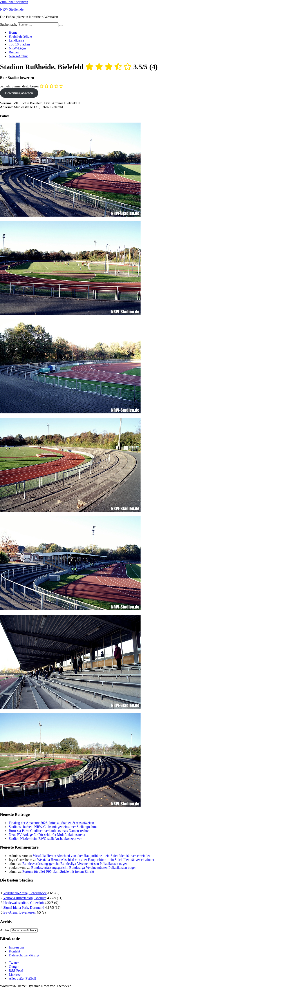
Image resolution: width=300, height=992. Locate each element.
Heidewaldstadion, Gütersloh (23, 903)
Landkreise (16, 40)
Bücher (14, 52)
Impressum (16, 947)
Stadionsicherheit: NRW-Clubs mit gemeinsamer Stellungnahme (53, 827)
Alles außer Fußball (22, 978)
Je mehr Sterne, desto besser (19, 86)
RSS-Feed (16, 970)
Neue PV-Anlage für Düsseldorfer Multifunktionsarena (47, 834)
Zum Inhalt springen (14, 2)
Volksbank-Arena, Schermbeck (25, 893)
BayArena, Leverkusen (19, 912)
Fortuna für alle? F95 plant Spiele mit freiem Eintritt (58, 871)
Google (14, 966)
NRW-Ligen (17, 48)
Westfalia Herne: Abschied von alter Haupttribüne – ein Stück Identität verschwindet (91, 856)
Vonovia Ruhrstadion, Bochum (24, 898)
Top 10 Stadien (19, 44)
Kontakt (14, 951)
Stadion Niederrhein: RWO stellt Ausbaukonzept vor (45, 838)
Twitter (14, 963)
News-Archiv (18, 56)
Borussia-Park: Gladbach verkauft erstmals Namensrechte (49, 831)
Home (13, 32)
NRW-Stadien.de (11, 9)
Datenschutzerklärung (24, 955)
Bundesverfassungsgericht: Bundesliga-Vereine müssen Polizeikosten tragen (75, 863)
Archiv (5, 930)
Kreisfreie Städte (20, 36)
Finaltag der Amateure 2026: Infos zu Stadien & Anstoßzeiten (51, 823)
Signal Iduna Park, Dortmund (23, 907)
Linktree (14, 974)
